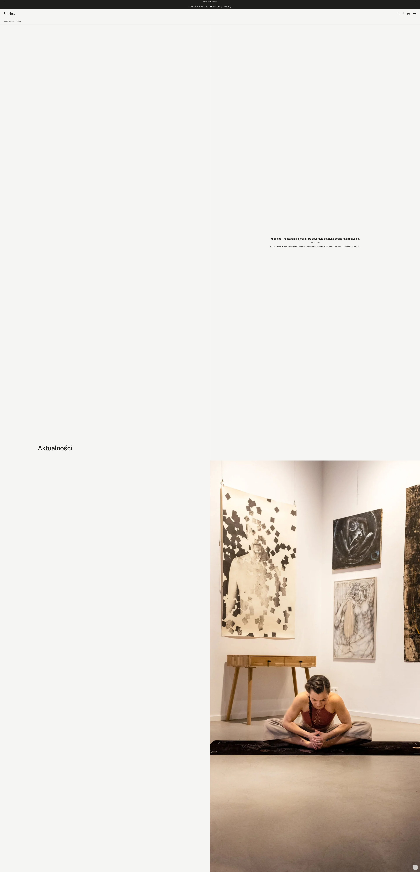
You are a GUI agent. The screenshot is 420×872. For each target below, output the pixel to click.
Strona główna (9, 21)
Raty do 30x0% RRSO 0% (210, 2)
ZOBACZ (225, 6)
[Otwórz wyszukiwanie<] (398, 13)
